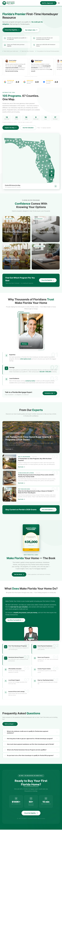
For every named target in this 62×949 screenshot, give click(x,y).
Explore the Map (10, 127)
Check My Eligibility (46, 280)
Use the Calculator (28, 127)
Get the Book (18, 574)
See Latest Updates (47, 509)
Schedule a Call (49, 393)
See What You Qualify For (14, 620)
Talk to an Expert (9, 724)
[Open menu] (59, 3)
